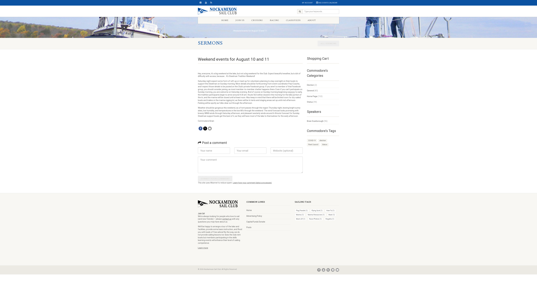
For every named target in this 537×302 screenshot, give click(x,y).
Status (310, 102)
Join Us (239, 20)
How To (330, 211)
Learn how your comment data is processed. (252, 183)
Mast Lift (300, 219)
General (310, 90)
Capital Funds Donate (255, 222)
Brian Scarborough (315, 121)
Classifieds (293, 20)
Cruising (257, 20)
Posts (248, 227)
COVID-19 (312, 140)
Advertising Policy (254, 216)
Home (224, 20)
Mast (331, 215)
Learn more (203, 248)
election (323, 140)
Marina (300, 215)
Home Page (312, 96)
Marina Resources (316, 215)
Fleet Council (313, 145)
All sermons (328, 43)
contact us (226, 219)
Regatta (330, 219)
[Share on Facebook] (200, 128)
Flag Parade (302, 211)
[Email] (210, 128)
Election (310, 85)
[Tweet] (205, 128)
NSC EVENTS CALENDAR (327, 3)
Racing (274, 20)
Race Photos (315, 219)
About (312, 20)
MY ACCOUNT (307, 3)
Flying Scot (317, 211)
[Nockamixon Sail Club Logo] (220, 11)
